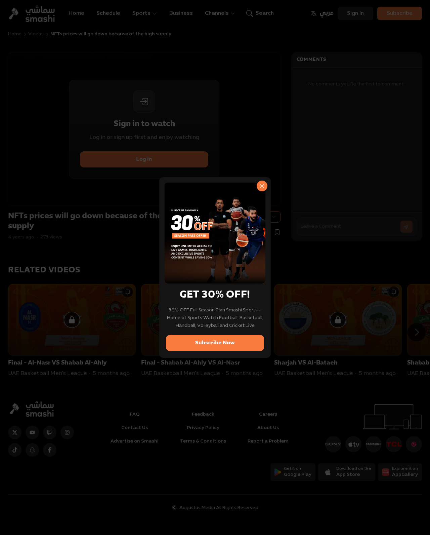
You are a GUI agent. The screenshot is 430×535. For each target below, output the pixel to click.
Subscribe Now (215, 343)
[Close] (262, 186)
